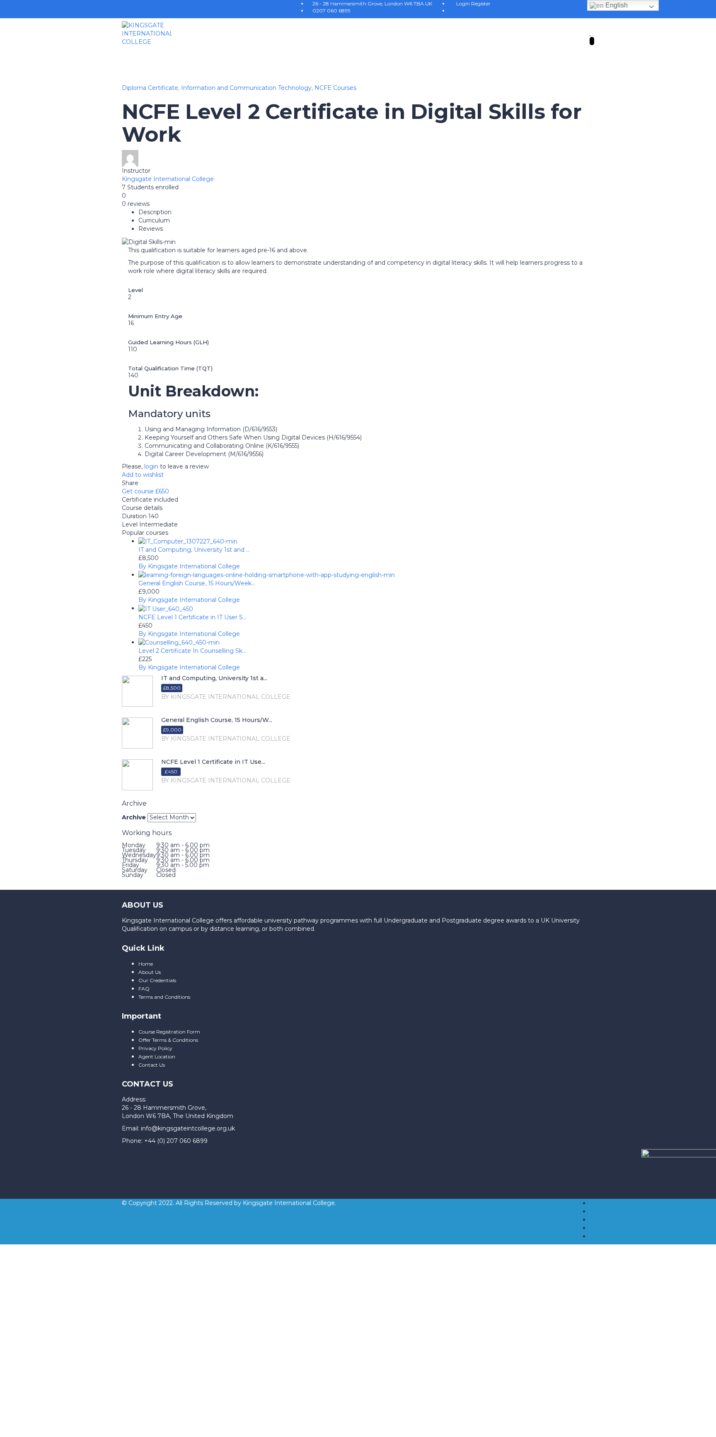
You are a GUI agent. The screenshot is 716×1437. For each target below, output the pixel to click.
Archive (134, 817)
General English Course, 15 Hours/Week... (196, 583)
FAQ (144, 988)
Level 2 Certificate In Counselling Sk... (192, 650)
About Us (149, 972)
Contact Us (151, 1065)
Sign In (73, 1382)
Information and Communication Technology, (247, 88)
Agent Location (156, 1056)
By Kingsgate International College (189, 566)
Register (481, 3)
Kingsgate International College (168, 179)
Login (463, 3)
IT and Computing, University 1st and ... (194, 549)
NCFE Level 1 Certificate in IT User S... (192, 617)
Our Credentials (157, 980)
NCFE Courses (335, 88)
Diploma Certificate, (151, 88)
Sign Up (51, 1382)
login (151, 466)
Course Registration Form (169, 1032)
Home (145, 964)
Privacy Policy (155, 1048)
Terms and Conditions (164, 997)
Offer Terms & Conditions (168, 1040)
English (616, 5)
